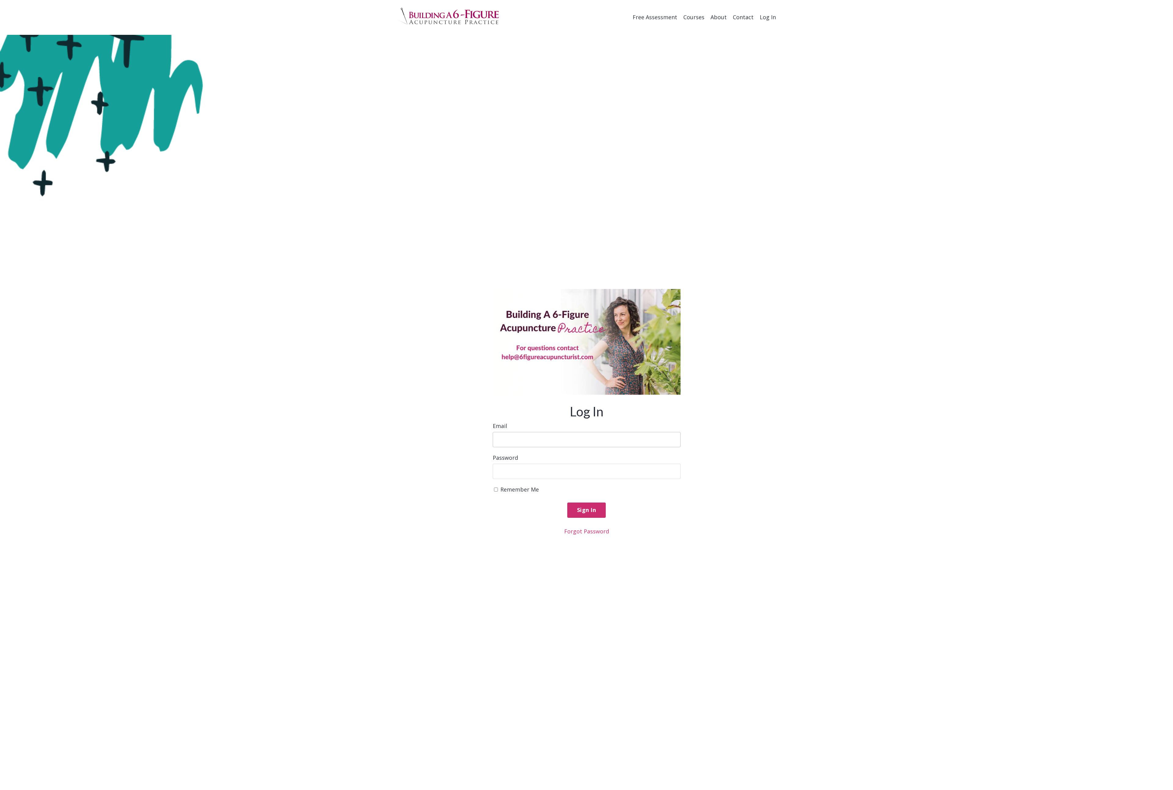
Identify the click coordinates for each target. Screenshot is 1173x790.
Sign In (586, 510)
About (719, 17)
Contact (743, 17)
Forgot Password (586, 531)
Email (500, 426)
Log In (768, 17)
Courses (693, 17)
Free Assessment (655, 17)
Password (505, 457)
